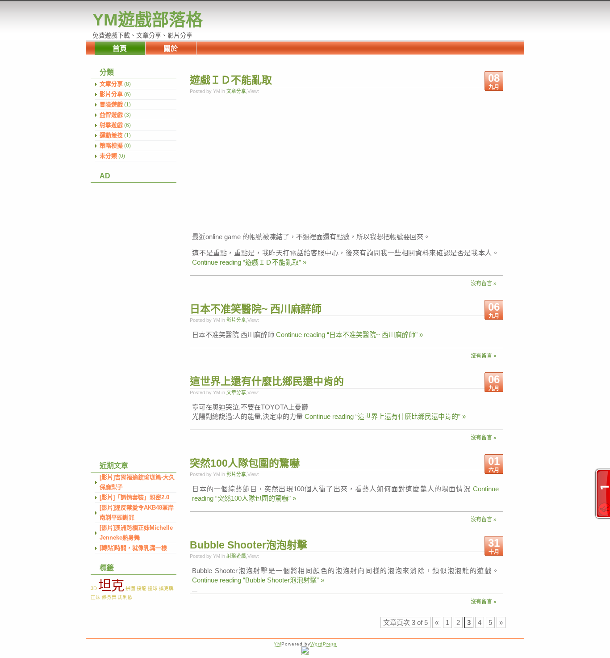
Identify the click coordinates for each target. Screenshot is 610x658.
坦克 (111, 585)
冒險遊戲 (111, 104)
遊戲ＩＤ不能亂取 (231, 80)
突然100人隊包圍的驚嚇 (245, 463)
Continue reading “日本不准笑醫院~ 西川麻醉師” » (349, 334)
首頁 (120, 48)
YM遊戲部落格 (147, 19)
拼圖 (130, 588)
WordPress (323, 643)
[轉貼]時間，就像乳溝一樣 (133, 547)
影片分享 (111, 94)
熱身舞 (109, 597)
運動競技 (111, 135)
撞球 (153, 588)
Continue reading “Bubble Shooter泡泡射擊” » (258, 580)
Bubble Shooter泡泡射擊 (248, 545)
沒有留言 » (484, 283)
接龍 (141, 588)
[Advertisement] (131, 317)
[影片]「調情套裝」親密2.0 (134, 497)
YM (277, 643)
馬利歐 (125, 597)
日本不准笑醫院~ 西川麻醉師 (256, 309)
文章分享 (111, 83)
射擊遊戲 (111, 125)
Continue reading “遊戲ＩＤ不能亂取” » (249, 262)
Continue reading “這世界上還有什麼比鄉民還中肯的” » (385, 416)
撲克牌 (166, 588)
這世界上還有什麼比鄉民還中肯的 (267, 381)
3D (94, 588)
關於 (170, 48)
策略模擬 (111, 145)
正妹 (95, 597)
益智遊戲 (111, 114)
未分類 (108, 155)
